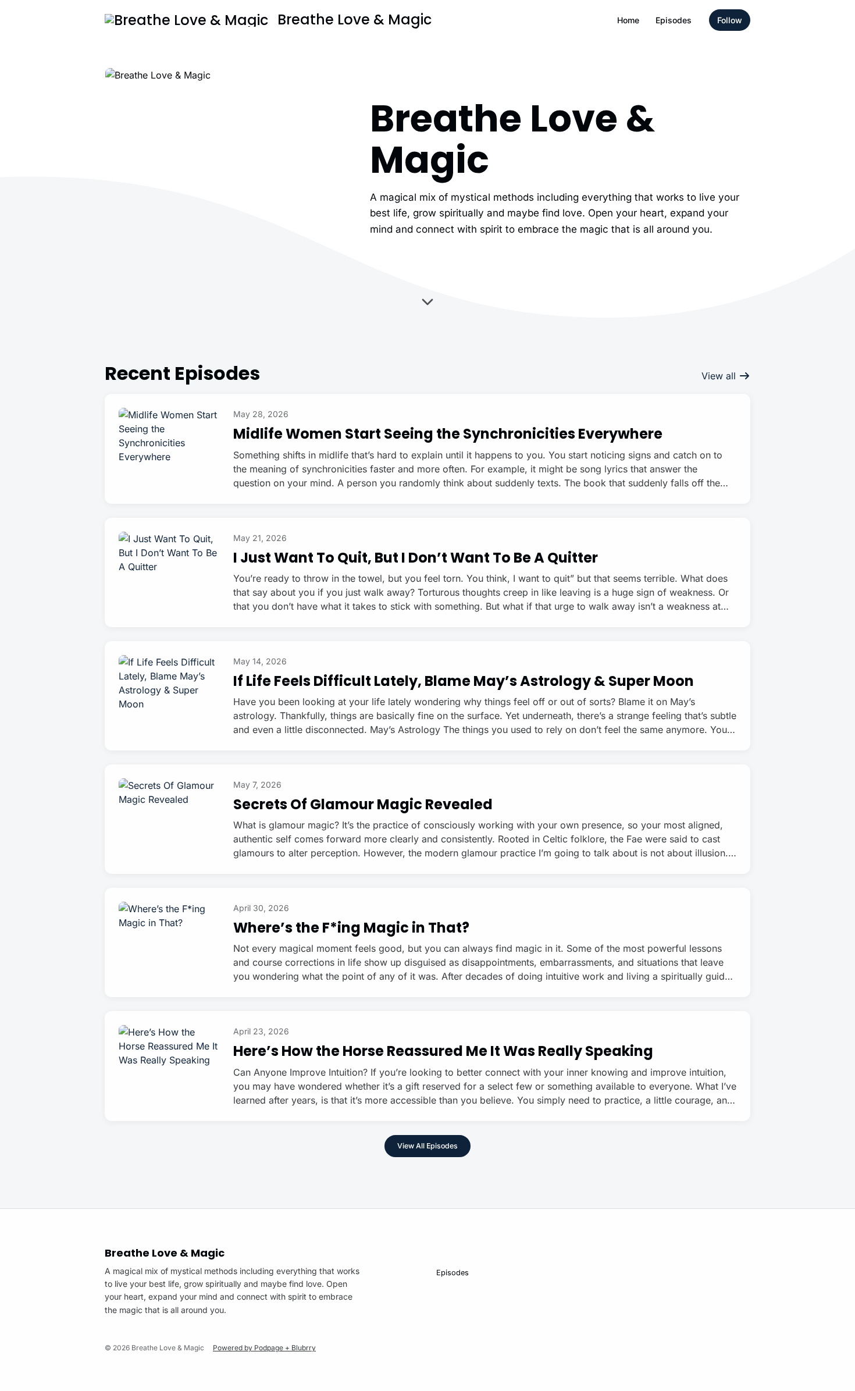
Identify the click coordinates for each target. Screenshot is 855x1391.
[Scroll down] (427, 303)
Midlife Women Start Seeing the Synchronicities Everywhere (447, 433)
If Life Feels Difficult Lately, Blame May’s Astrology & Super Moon (463, 681)
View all (720, 376)
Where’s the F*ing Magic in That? (351, 927)
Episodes (674, 20)
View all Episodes (427, 1145)
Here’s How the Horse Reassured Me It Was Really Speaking (443, 1051)
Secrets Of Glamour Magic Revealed (363, 804)
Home (628, 20)
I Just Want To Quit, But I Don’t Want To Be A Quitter (415, 557)
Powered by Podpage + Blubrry (264, 1347)
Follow (729, 20)
